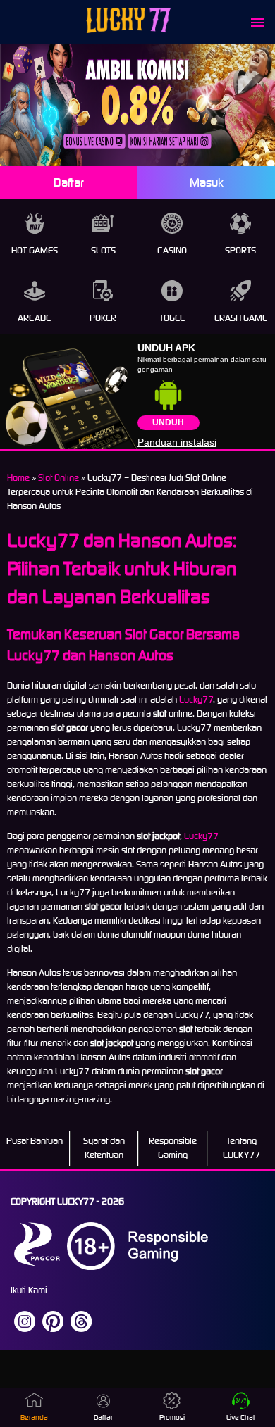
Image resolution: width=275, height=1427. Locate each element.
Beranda (34, 1417)
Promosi (172, 1417)
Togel (172, 318)
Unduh (168, 422)
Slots (103, 250)
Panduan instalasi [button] (177, 442)
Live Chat (240, 1417)
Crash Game (240, 318)
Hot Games (34, 250)
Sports (240, 250)
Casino (172, 250)
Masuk (207, 182)
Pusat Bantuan (34, 1141)
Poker (103, 318)
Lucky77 (196, 699)
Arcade (34, 318)
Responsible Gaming (173, 1148)
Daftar (69, 182)
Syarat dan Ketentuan (104, 1148)
